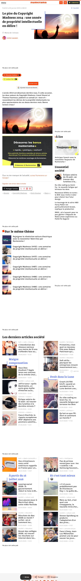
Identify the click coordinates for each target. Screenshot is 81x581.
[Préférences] (65, 2)
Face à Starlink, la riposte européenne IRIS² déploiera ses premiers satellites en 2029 (27, 418)
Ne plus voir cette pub (10, 68)
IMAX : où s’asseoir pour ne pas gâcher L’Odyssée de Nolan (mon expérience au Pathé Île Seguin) (66, 215)
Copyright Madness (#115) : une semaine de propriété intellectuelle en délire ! (32, 247)
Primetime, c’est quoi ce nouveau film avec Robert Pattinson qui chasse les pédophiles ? (67, 348)
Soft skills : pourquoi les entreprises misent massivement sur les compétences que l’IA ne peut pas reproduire (69, 363)
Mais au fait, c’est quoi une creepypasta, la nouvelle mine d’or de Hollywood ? (68, 503)
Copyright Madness (20, 193)
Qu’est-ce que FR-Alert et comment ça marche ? (68, 415)
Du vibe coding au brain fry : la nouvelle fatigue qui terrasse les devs (66, 187)
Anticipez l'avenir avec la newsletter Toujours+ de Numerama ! (65, 159)
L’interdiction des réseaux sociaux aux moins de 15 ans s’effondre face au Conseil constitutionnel (27, 348)
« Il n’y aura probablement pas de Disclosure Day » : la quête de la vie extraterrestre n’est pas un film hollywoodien (69, 487)
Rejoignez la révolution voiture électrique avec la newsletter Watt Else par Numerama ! (32, 238)
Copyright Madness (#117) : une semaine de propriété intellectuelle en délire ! (32, 257)
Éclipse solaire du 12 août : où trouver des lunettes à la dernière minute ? (70, 178)
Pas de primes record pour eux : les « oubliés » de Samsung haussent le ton (69, 464)
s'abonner (75, 2)
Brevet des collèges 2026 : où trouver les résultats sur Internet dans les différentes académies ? (27, 534)
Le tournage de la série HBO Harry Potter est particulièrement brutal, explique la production (66, 205)
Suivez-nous (33, 83)
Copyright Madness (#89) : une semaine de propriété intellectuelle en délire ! (32, 288)
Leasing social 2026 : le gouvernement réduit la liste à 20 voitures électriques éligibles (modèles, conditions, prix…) (27, 487)
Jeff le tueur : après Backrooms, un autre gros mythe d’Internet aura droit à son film (27, 387)
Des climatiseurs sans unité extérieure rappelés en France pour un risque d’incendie (27, 464)
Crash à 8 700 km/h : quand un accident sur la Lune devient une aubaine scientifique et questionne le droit (68, 385)
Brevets (6, 193)
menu (3, 2)
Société (76, 8)
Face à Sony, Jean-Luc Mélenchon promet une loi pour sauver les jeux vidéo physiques (69, 534)
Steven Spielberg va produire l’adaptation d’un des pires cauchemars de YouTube (69, 519)
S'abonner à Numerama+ (25, 165)
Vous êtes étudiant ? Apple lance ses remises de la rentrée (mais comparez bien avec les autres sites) (27, 371)
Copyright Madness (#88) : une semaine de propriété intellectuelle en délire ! (32, 278)
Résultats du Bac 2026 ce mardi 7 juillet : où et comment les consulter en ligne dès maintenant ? (26, 518)
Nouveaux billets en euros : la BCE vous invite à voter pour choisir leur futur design (66, 196)
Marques (48, 193)
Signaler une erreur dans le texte (14, 184)
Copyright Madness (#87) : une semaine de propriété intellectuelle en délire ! (31, 268)
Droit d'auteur (36, 193)
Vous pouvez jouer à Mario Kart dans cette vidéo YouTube (27, 502)
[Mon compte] (61, 2)
